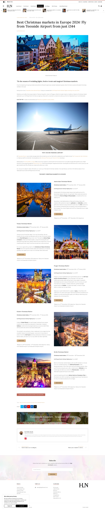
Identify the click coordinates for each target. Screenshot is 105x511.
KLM (36, 402)
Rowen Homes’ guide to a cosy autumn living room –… (34, 10)
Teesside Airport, (22, 156)
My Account (55, 487)
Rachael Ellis (21, 30)
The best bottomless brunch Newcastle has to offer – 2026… (14, 10)
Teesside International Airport (33, 90)
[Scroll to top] (102, 508)
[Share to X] (22, 406)
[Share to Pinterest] (28, 406)
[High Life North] (83, 485)
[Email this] (35, 406)
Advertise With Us (57, 492)
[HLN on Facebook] (7, 1)
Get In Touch (56, 496)
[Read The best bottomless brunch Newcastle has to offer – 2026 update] (5, 10)
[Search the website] (99, 6)
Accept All (21, 506)
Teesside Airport (41, 402)
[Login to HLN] (101, 6)
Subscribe (100, 1)
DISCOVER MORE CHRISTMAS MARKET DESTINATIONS (31, 394)
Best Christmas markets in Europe (27, 402)
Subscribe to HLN (57, 498)
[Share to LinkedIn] (31, 406)
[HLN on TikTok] (9, 1)
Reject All (10, 506)
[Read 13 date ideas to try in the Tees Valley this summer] (44, 10)
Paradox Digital (85, 507)
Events (95, 1)
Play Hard (24, 17)
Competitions (91, 1)
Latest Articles (56, 489)
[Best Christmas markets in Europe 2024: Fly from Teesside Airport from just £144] (9, 6)
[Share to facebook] (25, 406)
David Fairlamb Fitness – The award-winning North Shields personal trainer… (94, 10)
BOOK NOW (58, 214)
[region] (15, 501)
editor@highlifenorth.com (42, 487)
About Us (80, 1)
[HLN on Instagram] (10, 1)
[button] (5, 6)
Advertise (85, 1)
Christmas (19, 17)
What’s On (55, 493)
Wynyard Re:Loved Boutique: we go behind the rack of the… (73, 10)
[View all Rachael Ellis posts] (21, 433)
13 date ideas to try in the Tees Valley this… (53, 10)
